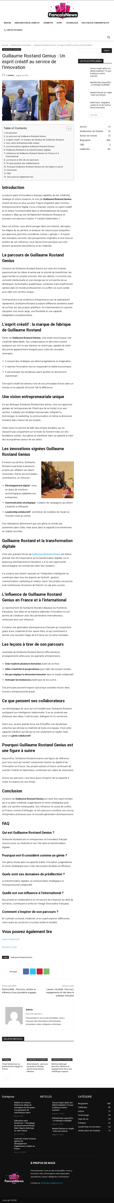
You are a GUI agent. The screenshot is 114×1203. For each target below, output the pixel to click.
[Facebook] (26, 971)
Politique (6, 1060)
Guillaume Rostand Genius (21, 957)
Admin (11, 75)
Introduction (11, 133)
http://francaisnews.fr (34, 1014)
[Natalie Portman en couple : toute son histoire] (83, 95)
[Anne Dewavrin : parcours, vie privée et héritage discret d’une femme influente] (38, 1053)
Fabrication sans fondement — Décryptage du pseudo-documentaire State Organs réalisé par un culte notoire (24, 1126)
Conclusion (11, 170)
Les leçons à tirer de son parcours (22, 160)
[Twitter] (33, 971)
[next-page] (9, 1079)
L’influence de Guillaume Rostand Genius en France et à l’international (32, 155)
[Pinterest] (40, 971)
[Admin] (4, 75)
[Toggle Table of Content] (67, 128)
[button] (108, 37)
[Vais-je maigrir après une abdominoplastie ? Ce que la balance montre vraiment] (83, 70)
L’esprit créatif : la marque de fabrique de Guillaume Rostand (35, 140)
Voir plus (94, 115)
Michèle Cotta (9, 947)
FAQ (9, 173)
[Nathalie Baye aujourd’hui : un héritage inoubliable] (83, 84)
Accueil (5, 45)
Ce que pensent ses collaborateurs (22, 163)
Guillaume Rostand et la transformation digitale (28, 150)
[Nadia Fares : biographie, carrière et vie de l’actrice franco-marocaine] (83, 105)
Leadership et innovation (20, 45)
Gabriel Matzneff (10, 939)
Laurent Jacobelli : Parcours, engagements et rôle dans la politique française (60, 992)
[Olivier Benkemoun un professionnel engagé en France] (13, 1053)
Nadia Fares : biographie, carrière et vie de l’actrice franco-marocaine (100, 105)
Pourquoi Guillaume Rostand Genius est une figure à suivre (35, 166)
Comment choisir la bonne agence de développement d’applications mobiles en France (25, 1144)
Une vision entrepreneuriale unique (22, 143)
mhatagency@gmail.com (52, 1183)
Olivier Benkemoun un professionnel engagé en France (12, 1066)
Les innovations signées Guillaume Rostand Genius (30, 146)
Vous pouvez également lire (20, 177)
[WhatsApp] (46, 971)
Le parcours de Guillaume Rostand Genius (26, 136)
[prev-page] (4, 1079)
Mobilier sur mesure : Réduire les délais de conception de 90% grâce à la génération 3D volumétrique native (24, 1108)
